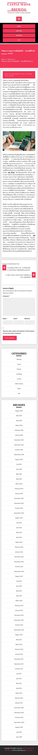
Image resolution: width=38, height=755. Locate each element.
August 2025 (19, 459)
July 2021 (19, 674)
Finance (19, 369)
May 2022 (19, 640)
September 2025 (19, 454)
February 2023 (19, 605)
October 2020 (19, 717)
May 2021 (19, 683)
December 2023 (19, 557)
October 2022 (19, 625)
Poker (19, 389)
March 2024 (19, 542)
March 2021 (19, 693)
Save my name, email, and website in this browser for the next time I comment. (18, 332)
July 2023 (19, 581)
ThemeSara (29, 750)
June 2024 (19, 528)
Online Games (19, 384)
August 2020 (19, 727)
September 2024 (19, 513)
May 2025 (19, 474)
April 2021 (19, 688)
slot (19, 40)
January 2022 (19, 654)
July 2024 (19, 523)
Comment (6, 296)
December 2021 (19, 659)
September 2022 (19, 630)
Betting (19, 31)
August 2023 (19, 576)
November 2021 (19, 664)
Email (16, 319)
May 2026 (19, 416)
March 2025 (19, 484)
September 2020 (19, 722)
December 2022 (19, 615)
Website (27, 319)
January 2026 (19, 435)
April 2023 (19, 596)
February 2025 (19, 489)
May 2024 (19, 532)
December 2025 (19, 440)
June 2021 (19, 678)
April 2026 (19, 420)
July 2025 (19, 464)
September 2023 (19, 571)
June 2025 (19, 469)
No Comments (10, 76)
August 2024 (19, 518)
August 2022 (19, 635)
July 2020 (19, 732)
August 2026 (19, 411)
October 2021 (19, 669)
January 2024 (19, 552)
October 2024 (19, 508)
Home (19, 26)
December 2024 (19, 498)
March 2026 (19, 425)
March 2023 (19, 601)
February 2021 (19, 698)
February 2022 (19, 649)
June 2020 (19, 737)
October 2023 (19, 566)
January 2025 (19, 493)
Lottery (19, 379)
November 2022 (19, 620)
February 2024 (19, 547)
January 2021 (19, 703)
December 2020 (19, 708)
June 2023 (19, 586)
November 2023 (19, 562)
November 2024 (19, 503)
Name (5, 319)
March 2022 (19, 644)
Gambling (19, 35)
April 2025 (19, 479)
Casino (19, 364)
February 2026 (19, 430)
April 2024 (19, 537)
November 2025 (19, 445)
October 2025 (19, 450)
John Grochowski (10, 74)
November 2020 (19, 713)
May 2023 (19, 591)
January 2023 (19, 610)
